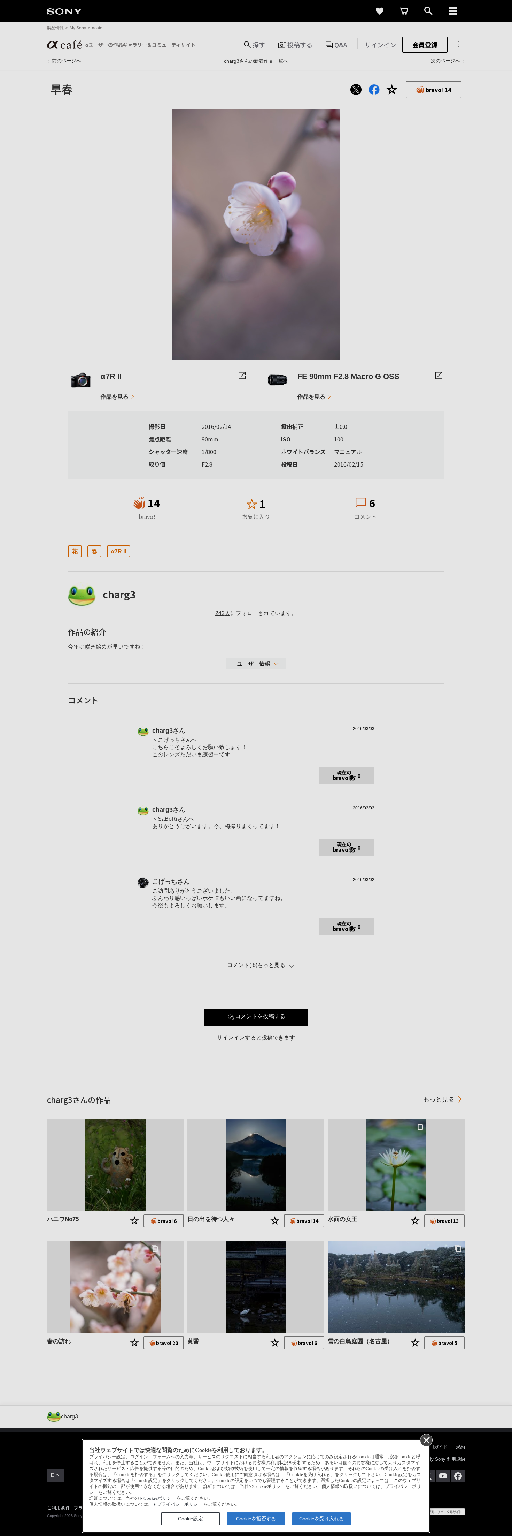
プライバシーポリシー (179, 1504)
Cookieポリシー (159, 1498)
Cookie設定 (190, 1518)
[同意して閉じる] (426, 1440)
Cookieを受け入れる (321, 1518)
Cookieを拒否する (256, 1518)
